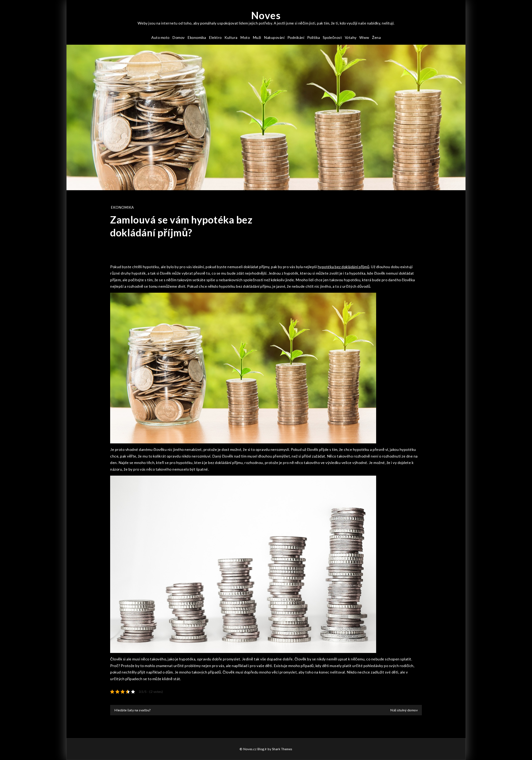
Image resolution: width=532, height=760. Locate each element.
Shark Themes (282, 749)
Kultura (231, 37)
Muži (257, 37)
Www (364, 37)
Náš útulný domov (404, 710)
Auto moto (160, 37)
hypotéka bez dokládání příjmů (343, 266)
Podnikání (295, 37)
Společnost (332, 37)
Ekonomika (196, 37)
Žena (376, 37)
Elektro (215, 37)
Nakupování (274, 37)
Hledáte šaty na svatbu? (132, 710)
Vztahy (351, 37)
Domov (178, 37)
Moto (245, 37)
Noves (266, 15)
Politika (313, 37)
